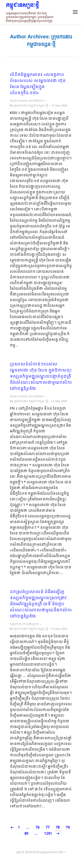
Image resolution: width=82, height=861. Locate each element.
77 (48, 827)
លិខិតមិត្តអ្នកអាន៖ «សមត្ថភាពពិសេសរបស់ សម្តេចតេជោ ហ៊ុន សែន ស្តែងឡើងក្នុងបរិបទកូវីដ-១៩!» (38, 84)
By (29, 106)
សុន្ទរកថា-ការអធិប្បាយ (24, 624)
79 (68, 827)
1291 (48, 834)
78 (58, 827)
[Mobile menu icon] (75, 12)
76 (38, 827)
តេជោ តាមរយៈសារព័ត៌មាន (27, 101)
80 (26, 834)
